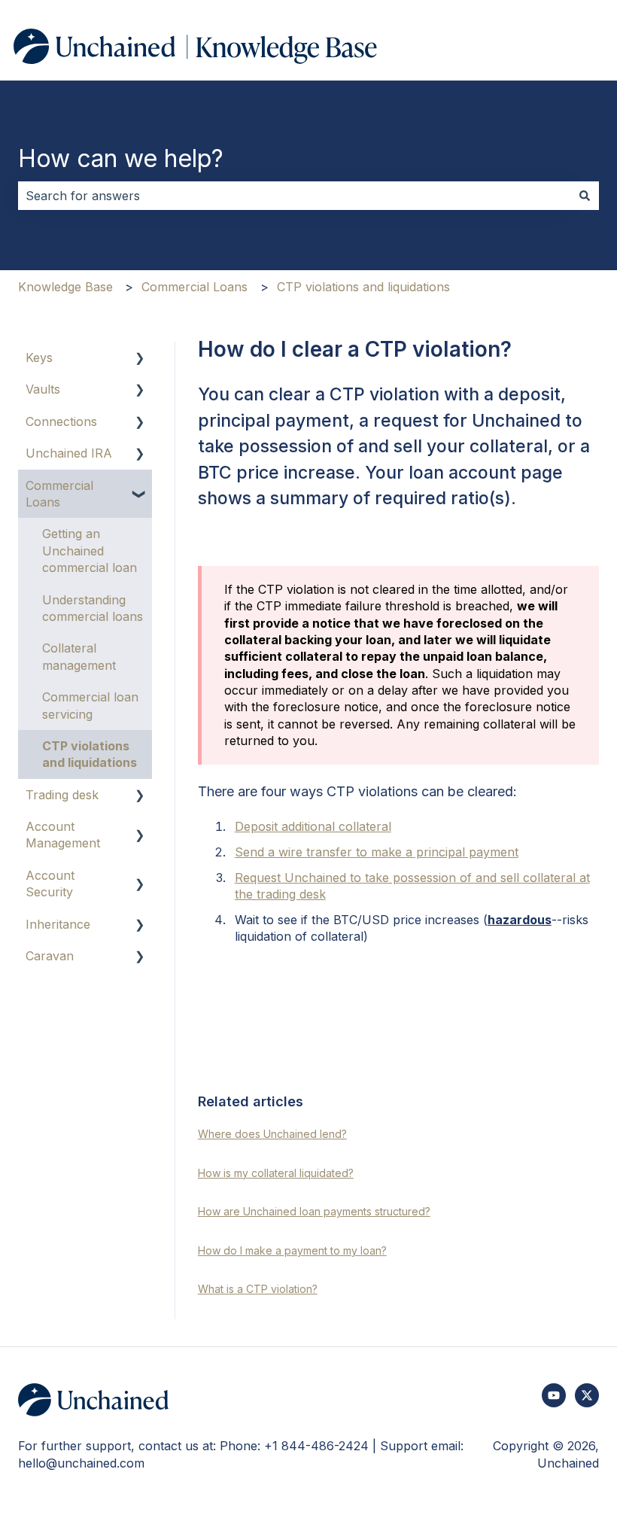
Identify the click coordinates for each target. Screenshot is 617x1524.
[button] (140, 358)
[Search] (584, 195)
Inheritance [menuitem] (58, 924)
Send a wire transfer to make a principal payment (376, 851)
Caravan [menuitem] (50, 955)
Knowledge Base (65, 286)
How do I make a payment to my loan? (292, 1250)
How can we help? (120, 158)
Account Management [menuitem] (63, 834)
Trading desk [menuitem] (62, 794)
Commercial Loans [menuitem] (59, 494)
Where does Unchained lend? (272, 1133)
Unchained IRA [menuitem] (69, 453)
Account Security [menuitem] (50, 883)
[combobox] (294, 195)
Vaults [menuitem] (43, 389)
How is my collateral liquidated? (276, 1173)
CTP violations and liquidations (363, 286)
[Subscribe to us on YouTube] (554, 1395)
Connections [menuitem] (61, 421)
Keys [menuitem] (39, 357)
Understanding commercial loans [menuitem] (92, 608)
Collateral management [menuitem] (79, 656)
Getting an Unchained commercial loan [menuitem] (89, 550)
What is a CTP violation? (258, 1288)
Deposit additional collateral (313, 826)
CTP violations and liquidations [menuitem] (89, 754)
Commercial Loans (194, 286)
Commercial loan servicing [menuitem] (90, 705)
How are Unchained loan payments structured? (314, 1211)
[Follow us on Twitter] (587, 1395)
